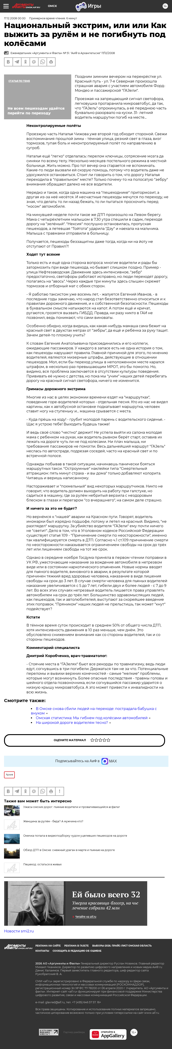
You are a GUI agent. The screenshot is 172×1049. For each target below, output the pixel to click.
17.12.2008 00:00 (15, 18)
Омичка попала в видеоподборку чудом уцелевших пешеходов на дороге (75, 835)
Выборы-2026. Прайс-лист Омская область (122, 945)
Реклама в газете (76, 945)
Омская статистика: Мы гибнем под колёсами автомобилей (92, 718)
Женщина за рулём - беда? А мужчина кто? (53, 821)
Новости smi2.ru (19, 931)
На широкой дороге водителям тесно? (72, 722)
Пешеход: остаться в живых (42, 864)
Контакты (42, 950)
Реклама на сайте (48, 945)
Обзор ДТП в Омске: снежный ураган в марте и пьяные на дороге (69, 850)
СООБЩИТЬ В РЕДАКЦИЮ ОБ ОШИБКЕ (77, 950)
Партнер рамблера (74, 1032)
